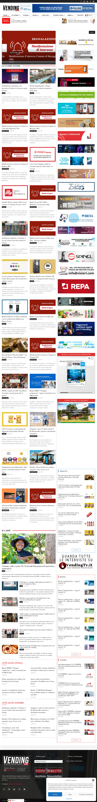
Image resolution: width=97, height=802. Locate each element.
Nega (70, 794)
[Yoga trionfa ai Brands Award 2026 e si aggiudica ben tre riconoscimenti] (89, 523)
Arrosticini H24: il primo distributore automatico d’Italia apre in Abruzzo (14, 506)
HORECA (70, 15)
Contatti (80, 15)
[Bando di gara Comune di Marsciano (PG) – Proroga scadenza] (43, 228)
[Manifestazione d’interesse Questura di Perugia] (43, 495)
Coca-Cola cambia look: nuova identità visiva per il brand (68, 514)
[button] (93, 780)
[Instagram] (84, 1)
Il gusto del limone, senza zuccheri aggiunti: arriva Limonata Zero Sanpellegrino (70, 542)
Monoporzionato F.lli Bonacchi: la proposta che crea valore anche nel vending (37, 646)
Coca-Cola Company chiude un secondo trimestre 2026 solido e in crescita (41, 166)
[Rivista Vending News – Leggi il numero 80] (89, 610)
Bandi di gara (9, 52)
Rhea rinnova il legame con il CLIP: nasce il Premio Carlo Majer (43, 720)
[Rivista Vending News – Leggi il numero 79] (89, 619)
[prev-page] (3, 526)
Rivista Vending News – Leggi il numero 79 (69, 619)
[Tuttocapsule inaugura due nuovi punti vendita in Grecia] (10, 633)
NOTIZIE (25, 15)
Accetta (55, 794)
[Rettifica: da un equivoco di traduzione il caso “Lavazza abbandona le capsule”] (10, 601)
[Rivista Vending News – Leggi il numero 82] (89, 592)
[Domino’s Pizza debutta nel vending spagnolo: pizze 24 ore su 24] (43, 457)
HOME (5, 15)
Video (3, 93)
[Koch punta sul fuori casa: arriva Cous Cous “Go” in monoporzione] (89, 505)
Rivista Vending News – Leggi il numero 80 (69, 610)
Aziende (32, 93)
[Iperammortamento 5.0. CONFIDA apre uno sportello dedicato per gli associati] (89, 666)
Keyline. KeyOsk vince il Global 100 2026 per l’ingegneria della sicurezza (42, 277)
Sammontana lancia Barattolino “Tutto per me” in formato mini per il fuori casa (14, 469)
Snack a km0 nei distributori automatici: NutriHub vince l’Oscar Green (42, 681)
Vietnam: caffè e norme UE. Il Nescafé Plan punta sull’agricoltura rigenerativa (28, 567)
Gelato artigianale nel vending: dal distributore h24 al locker (13, 680)
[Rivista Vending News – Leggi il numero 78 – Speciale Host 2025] (89, 629)
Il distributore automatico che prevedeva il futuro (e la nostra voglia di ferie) (14, 88)
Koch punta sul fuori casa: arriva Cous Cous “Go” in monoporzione (69, 504)
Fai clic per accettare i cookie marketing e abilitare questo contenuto (76, 413)
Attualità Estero (5, 245)
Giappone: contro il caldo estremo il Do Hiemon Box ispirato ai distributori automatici (43, 431)
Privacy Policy (70, 761)
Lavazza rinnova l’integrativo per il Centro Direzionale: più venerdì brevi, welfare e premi (14, 278)
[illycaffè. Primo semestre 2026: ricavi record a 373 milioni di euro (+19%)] (15, 192)
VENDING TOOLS (58, 15)
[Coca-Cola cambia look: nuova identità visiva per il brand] (89, 514)
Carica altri (75, 550)
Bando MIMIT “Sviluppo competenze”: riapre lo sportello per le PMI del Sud (43, 393)
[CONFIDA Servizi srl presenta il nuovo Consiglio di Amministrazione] (89, 684)
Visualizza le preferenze (86, 794)
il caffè (6, 530)
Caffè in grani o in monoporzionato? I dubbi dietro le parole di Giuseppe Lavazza (37, 615)
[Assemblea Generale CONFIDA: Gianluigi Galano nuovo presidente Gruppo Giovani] (89, 722)
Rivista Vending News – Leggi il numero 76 (69, 646)
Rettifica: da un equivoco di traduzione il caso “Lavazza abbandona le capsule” (35, 599)
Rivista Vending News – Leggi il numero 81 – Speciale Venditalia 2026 (69, 601)
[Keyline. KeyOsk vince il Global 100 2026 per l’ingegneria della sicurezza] (43, 266)
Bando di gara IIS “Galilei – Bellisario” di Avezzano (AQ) (39, 203)
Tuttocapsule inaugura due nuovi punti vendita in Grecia (36, 631)
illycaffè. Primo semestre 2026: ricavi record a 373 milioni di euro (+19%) (14, 203)
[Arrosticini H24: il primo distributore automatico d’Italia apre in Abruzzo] (15, 495)
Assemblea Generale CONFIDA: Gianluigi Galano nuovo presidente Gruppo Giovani (70, 722)
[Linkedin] (87, 1)
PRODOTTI (63, 471)
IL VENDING (15, 15)
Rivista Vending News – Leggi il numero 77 (69, 637)
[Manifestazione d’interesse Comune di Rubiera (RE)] (29, 46)
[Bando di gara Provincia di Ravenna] (43, 307)
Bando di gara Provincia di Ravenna (42, 316)
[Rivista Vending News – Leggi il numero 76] (89, 647)
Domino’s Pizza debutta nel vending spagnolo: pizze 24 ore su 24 (42, 468)
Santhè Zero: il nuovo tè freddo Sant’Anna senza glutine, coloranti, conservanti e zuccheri (70, 532)
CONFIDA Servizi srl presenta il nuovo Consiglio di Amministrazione (70, 684)
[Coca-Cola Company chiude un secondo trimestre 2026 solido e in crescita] (43, 154)
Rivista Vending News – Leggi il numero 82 (69, 591)
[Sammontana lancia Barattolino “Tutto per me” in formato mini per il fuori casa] (15, 457)
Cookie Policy (69, 798)
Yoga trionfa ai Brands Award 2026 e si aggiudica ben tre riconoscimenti (70, 523)
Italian (13, 800)
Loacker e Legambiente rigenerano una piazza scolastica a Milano (13, 691)
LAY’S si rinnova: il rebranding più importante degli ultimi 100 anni (14, 430)
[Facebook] (81, 1)
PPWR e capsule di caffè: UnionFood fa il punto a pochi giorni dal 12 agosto (14, 393)
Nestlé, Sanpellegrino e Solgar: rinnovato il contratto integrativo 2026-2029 (41, 88)
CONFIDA (63, 660)
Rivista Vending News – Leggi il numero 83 (69, 582)
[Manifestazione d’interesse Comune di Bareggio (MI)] (43, 116)
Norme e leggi (5, 398)
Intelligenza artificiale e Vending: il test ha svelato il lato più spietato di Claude (14, 240)
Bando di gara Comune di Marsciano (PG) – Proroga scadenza (42, 239)
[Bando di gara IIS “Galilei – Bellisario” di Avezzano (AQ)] (43, 192)
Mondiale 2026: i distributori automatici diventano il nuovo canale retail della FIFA (43, 730)
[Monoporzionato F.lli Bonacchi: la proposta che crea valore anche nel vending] (10, 649)
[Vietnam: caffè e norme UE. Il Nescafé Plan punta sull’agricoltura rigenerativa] (29, 549)
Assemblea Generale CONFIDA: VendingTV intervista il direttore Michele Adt (69, 732)
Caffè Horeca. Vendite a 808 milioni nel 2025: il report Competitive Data (36, 583)
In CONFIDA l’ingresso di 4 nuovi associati (69, 675)
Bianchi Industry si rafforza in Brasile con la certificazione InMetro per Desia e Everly (14, 318)
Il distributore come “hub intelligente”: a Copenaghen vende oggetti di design (13, 730)
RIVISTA (35, 15)
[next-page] (6, 526)
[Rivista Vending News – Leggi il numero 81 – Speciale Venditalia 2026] (89, 601)
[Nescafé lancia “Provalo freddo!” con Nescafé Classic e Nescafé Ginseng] (15, 345)
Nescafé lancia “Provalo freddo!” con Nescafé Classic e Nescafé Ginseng (69, 477)
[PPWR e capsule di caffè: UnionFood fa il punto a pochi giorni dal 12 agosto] (15, 381)
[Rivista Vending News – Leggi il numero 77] (89, 638)
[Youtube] (93, 1)
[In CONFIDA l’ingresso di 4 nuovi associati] (89, 675)
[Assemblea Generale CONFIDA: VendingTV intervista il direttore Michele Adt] (89, 732)
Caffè (3, 571)
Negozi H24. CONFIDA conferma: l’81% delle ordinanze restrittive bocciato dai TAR (69, 713)
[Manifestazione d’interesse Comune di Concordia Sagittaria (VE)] (15, 116)
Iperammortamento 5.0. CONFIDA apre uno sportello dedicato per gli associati (69, 666)
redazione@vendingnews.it (15, 784)
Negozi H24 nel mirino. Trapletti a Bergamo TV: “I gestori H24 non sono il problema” (69, 703)
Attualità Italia (33, 398)
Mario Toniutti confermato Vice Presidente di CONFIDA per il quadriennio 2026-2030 (68, 694)
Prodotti (4, 359)
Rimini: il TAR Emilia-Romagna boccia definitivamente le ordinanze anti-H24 (43, 692)
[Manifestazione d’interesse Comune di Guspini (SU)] (43, 345)
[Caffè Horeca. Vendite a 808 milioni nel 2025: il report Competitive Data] (10, 585)
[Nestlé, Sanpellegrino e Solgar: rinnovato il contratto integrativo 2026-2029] (43, 76)
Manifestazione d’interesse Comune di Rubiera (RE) (27, 58)
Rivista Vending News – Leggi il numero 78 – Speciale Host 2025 (69, 628)
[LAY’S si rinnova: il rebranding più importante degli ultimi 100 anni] (15, 419)
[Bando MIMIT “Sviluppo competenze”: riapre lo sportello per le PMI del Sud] (43, 381)
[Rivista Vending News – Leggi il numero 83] (89, 583)
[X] (90, 1)
